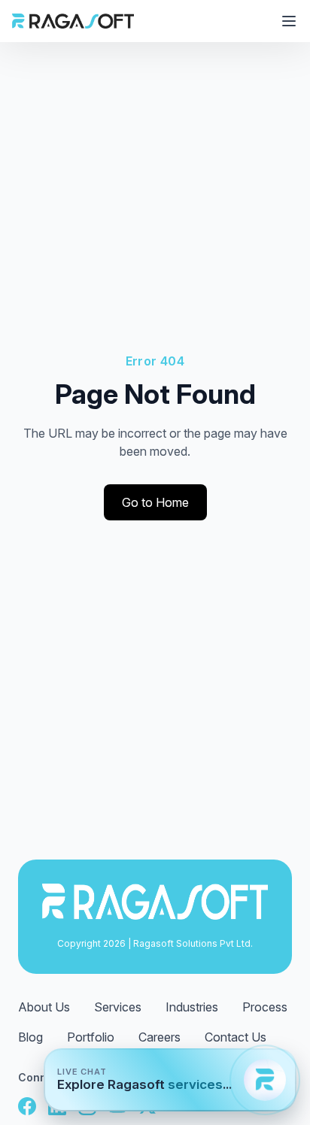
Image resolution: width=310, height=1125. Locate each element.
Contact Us (235, 1037)
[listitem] (27, 1106)
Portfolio (90, 1037)
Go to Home (155, 502)
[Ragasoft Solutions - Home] (73, 21)
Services (117, 1006)
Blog (30, 1037)
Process (264, 1006)
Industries (192, 1006)
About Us (44, 1006)
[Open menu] (289, 21)
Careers (159, 1037)
